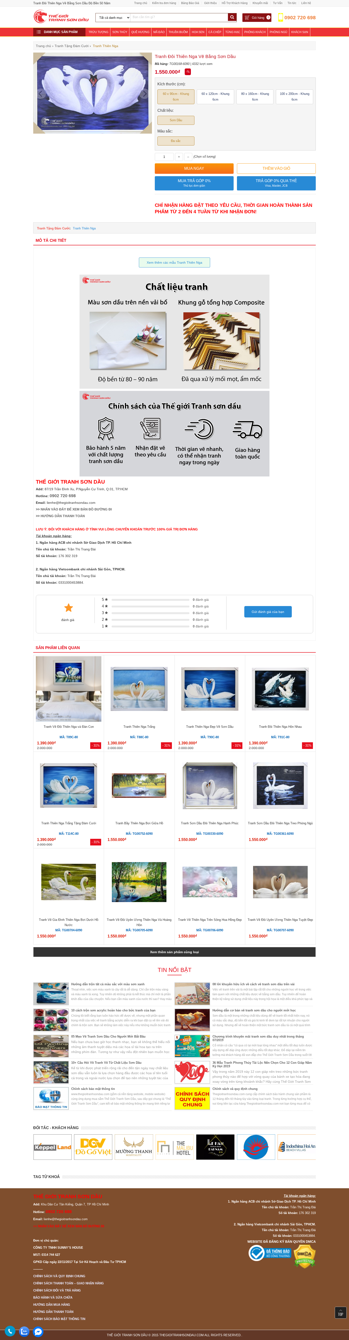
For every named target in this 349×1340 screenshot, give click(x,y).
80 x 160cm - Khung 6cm (255, 96)
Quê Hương (140, 32)
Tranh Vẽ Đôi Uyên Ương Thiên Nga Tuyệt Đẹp (280, 920)
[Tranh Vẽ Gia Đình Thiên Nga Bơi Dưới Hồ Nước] (68, 883)
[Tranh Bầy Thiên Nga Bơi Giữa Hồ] (139, 786)
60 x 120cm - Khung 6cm (215, 96)
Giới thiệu (210, 3)
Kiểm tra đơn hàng (164, 3)
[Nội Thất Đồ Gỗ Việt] (52, 1147)
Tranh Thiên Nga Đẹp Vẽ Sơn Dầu (209, 726)
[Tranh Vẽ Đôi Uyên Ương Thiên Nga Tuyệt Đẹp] (280, 883)
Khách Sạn (299, 32)
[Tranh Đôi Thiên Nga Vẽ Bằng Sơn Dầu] (92, 132)
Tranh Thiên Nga (84, 228)
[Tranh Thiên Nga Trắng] (139, 689)
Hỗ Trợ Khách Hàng (235, 3)
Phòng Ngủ (278, 32)
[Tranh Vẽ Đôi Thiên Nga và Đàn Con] (68, 689)
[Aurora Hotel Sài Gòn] (215, 1147)
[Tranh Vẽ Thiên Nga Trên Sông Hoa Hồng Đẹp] (210, 883)
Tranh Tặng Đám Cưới (53, 228)
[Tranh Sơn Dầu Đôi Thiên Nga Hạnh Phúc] (210, 786)
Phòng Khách (255, 32)
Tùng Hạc (232, 32)
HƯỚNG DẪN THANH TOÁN (63, 516)
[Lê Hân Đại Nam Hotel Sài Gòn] (174, 1147)
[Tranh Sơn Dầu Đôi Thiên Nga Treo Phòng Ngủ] (280, 786)
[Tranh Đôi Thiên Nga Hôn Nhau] (280, 690)
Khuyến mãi (260, 3)
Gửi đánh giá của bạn (268, 612)
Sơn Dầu (176, 120)
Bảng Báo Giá (190, 3)
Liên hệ (306, 3)
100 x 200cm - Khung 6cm (294, 96)
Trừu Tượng (98, 32)
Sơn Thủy (119, 32)
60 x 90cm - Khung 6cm (176, 96)
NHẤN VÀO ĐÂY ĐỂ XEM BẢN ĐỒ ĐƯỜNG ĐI (76, 509)
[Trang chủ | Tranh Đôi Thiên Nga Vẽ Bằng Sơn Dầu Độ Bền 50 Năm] (61, 22)
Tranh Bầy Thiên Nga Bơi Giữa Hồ (139, 823)
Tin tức (292, 3)
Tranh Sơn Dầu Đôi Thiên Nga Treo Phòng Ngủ (280, 823)
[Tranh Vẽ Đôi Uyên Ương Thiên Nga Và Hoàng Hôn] (139, 882)
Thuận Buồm (178, 32)
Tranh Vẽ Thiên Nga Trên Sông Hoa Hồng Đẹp (210, 920)
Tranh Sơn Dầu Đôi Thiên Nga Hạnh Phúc (210, 823)
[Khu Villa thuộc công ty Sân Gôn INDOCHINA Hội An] (256, 1147)
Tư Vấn (278, 3)
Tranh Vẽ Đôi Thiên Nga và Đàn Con (69, 726)
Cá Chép (214, 32)
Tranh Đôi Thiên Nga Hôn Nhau (280, 726)
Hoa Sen (198, 32)
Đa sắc (176, 141)
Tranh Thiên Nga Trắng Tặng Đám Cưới (68, 823)
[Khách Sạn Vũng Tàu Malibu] (134, 1147)
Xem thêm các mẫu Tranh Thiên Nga (174, 262)
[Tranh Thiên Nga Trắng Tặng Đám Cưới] (68, 786)
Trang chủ (140, 3)
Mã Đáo (159, 32)
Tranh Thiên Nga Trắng (139, 726)
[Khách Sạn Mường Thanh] (93, 1147)
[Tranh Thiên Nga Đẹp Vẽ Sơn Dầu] (209, 689)
